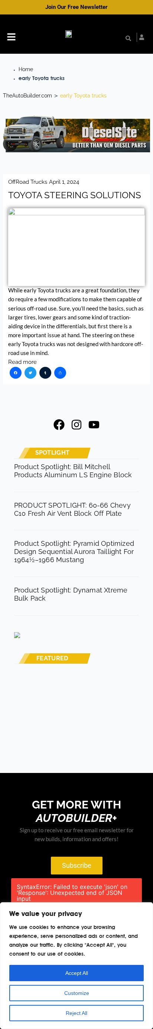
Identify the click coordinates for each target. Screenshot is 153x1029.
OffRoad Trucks (27, 182)
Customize (76, 993)
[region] (76, 965)
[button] (11, 37)
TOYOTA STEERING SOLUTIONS (74, 195)
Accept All (76, 973)
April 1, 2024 (64, 182)
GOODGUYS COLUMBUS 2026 (93, 730)
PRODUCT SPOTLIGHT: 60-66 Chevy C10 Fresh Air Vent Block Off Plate (72, 509)
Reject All (76, 1013)
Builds (61, 690)
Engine (61, 745)
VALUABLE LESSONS (81, 753)
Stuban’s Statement (78, 698)
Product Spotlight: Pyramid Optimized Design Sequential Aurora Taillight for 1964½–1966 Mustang (74, 552)
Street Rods (70, 722)
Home (26, 69)
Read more (22, 362)
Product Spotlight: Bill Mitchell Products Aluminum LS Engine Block (73, 471)
